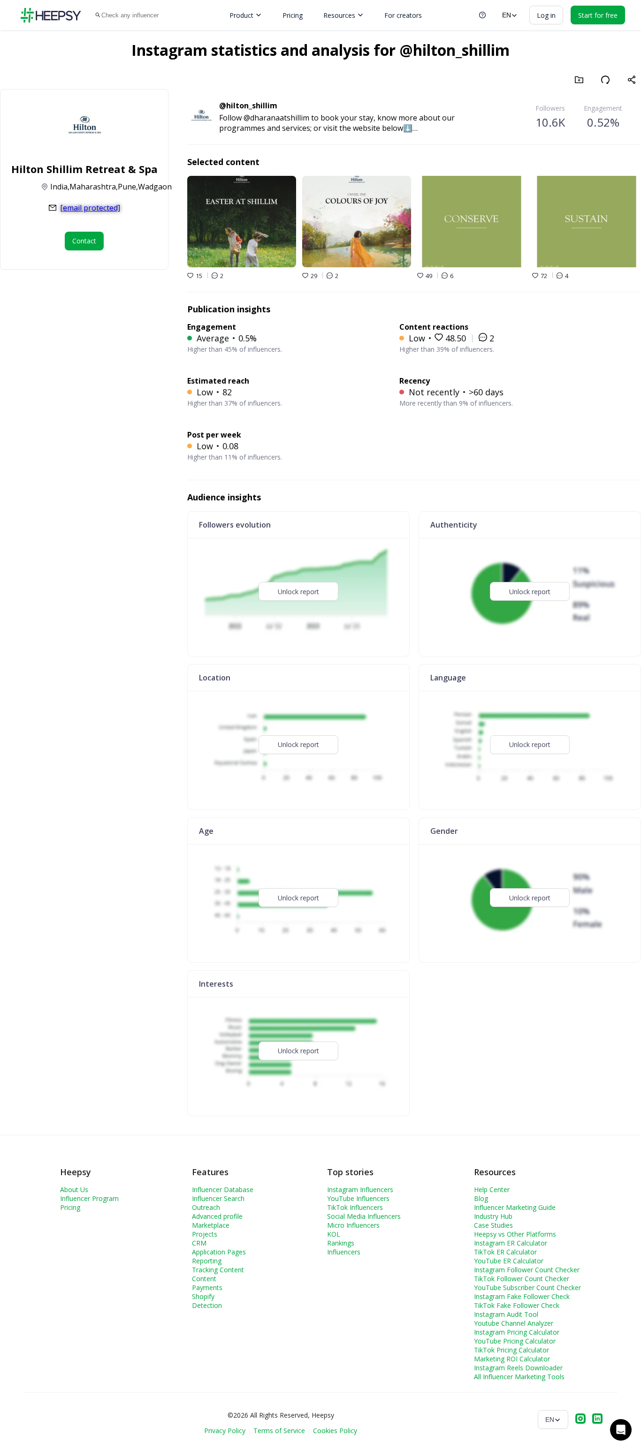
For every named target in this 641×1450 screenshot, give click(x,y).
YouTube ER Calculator (508, 1260)
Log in (546, 15)
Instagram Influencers (360, 1189)
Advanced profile (217, 1216)
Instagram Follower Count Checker (527, 1269)
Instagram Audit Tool (506, 1314)
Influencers (343, 1251)
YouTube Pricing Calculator (515, 1341)
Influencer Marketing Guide (515, 1207)
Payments (207, 1287)
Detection (207, 1305)
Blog (481, 1198)
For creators (403, 15)
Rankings (340, 1243)
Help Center (492, 1189)
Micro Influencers (353, 1225)
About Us (74, 1189)
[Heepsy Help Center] (482, 15)
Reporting (206, 1260)
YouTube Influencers (358, 1198)
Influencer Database (222, 1189)
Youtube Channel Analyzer (513, 1323)
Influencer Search (218, 1198)
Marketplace (210, 1225)
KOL (333, 1234)
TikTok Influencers (355, 1207)
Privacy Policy (224, 1430)
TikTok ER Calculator (505, 1251)
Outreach (206, 1207)
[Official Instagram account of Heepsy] (580, 1419)
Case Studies (493, 1225)
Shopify (203, 1296)
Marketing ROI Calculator (512, 1358)
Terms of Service (279, 1430)
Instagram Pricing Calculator (516, 1332)
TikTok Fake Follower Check (516, 1305)
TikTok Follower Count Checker (521, 1278)
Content (204, 1278)
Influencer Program (89, 1198)
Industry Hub (493, 1216)
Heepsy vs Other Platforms (515, 1234)
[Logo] (51, 15)
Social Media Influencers (364, 1216)
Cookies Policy (335, 1430)
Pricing (292, 15)
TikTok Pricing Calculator (511, 1349)
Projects (204, 1234)
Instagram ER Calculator (510, 1243)
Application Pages (219, 1251)
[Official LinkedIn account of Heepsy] (597, 1419)
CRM (199, 1243)
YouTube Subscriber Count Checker (527, 1287)
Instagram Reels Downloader (518, 1367)
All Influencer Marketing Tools (519, 1376)
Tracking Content (218, 1269)
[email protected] (90, 208)
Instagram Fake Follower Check (522, 1296)
